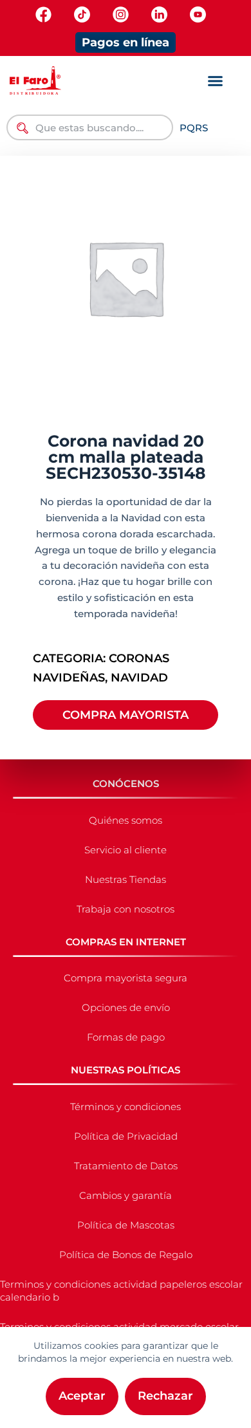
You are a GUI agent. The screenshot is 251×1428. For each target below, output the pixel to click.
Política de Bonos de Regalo (125, 1254)
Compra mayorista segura (125, 978)
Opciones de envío (126, 1007)
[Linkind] (159, 14)
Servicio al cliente (125, 850)
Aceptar (82, 1396)
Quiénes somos (125, 820)
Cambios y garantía (125, 1195)
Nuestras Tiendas (125, 879)
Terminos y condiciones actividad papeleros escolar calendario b (121, 1290)
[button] (215, 81)
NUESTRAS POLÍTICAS (125, 1070)
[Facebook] (43, 14)
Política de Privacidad (126, 1136)
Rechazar (165, 1396)
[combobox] (89, 127)
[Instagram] (120, 14)
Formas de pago (126, 1037)
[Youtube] (197, 14)
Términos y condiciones (125, 1106)
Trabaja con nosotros (125, 909)
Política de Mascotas (125, 1225)
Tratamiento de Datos (126, 1166)
